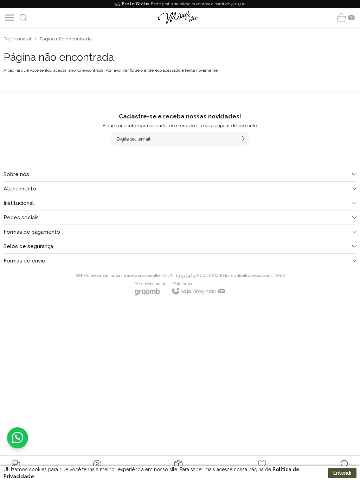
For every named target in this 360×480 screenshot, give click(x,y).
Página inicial (17, 38)
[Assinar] (243, 139)
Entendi (342, 473)
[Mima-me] (178, 17)
